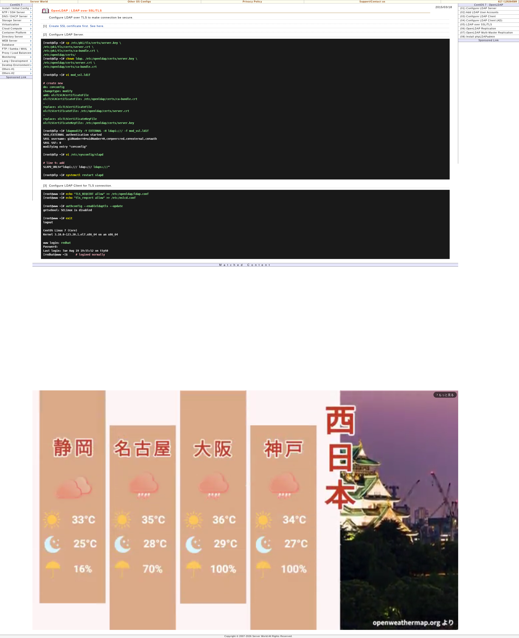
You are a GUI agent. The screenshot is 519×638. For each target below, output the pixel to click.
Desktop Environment (16, 65)
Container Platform (14, 32)
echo (69, 193)
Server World (39, 1)
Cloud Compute (12, 28)
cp (67, 42)
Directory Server (12, 36)
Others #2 (8, 73)
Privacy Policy (252, 1)
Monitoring (9, 57)
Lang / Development (15, 61)
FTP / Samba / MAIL (14, 48)
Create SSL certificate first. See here (76, 26)
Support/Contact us (372, 1)
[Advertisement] (16, 140)
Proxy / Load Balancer (16, 53)
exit (69, 218)
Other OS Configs (139, 1)
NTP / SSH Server (13, 12)
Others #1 (8, 69)
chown (70, 58)
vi (67, 74)
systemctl (73, 175)
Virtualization (10, 24)
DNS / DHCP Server (15, 16)
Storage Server (11, 20)
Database (8, 44)
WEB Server (9, 40)
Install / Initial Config (15, 8)
